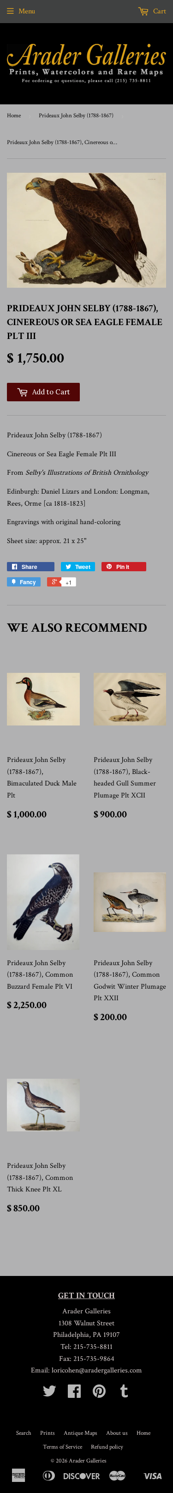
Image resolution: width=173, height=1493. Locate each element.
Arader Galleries (88, 1461)
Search (23, 1433)
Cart (158, 11)
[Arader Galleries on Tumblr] (124, 1394)
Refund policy (107, 1447)
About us (117, 1433)
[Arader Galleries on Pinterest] (99, 1394)
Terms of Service (62, 1447)
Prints (47, 1433)
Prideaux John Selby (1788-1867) (76, 116)
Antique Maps (80, 1433)
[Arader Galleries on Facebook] (74, 1394)
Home (14, 116)
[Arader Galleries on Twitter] (49, 1394)
